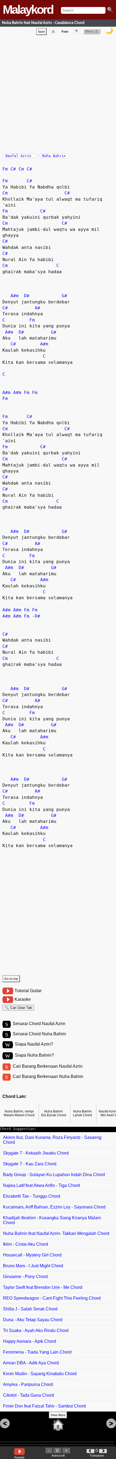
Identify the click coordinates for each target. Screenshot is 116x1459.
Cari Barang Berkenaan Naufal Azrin (48, 1066)
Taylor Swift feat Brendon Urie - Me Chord (42, 1287)
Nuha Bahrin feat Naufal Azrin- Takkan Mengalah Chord (56, 1233)
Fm (5, 169)
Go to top (11, 978)
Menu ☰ (91, 31)
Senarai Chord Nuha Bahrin (39, 1034)
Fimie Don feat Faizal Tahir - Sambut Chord (44, 1406)
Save (41, 31)
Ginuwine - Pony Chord (25, 1276)
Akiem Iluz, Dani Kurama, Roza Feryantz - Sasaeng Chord (52, 1140)
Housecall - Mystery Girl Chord (32, 1255)
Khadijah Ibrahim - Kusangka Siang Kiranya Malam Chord (52, 1220)
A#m (15, 295)
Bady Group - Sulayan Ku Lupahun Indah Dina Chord (54, 1174)
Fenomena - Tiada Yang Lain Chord (37, 1352)
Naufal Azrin (19, 156)
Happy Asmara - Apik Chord (29, 1341)
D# (26, 295)
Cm (21, 169)
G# (64, 295)
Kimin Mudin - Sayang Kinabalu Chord (40, 1373)
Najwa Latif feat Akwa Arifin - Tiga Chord (41, 1185)
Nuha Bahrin (54, 156)
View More (58, 1415)
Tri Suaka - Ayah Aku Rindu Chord (36, 1330)
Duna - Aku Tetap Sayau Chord (32, 1319)
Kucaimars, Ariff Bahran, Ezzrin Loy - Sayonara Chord (54, 1207)
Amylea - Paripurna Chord (28, 1384)
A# (37, 307)
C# (13, 169)
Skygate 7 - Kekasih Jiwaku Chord (36, 1153)
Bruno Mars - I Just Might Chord (33, 1265)
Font (65, 31)
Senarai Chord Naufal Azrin (39, 1023)
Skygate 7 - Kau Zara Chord (29, 1164)
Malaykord (28, 9)
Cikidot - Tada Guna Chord (28, 1395)
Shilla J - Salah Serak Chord (30, 1309)
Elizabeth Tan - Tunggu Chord (31, 1196)
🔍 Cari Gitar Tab (18, 1008)
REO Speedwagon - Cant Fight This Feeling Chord (52, 1298)
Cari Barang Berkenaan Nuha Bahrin (48, 1076)
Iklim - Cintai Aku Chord (25, 1244)
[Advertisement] (58, 93)
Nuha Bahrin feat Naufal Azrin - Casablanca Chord (43, 23)
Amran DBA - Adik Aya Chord (31, 1363)
